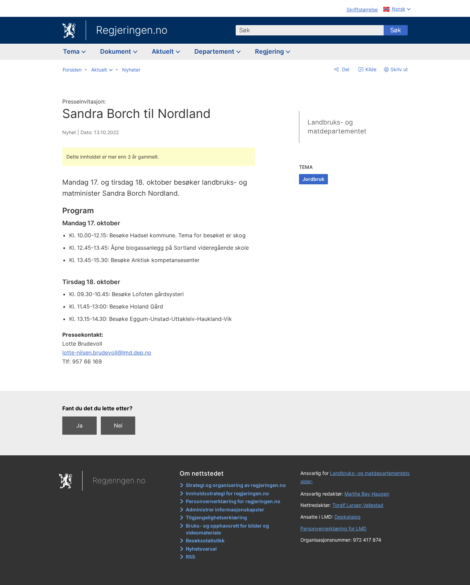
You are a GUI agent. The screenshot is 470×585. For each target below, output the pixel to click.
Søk (395, 30)
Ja (79, 425)
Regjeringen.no (132, 30)
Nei (118, 425)
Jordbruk (313, 179)
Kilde (370, 69)
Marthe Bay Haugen (366, 494)
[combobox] (310, 30)
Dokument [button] (116, 51)
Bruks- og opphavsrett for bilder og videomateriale (227, 529)
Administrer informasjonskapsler (225, 509)
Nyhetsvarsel (201, 549)
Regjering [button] (270, 51)
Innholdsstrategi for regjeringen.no (227, 493)
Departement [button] (215, 51)
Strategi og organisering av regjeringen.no (236, 485)
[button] (102, 69)
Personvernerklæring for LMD (333, 528)
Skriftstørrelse (362, 9)
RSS (190, 557)
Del (345, 69)
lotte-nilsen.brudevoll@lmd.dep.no (106, 352)
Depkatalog (347, 517)
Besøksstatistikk (205, 540)
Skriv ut (399, 69)
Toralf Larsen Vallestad (357, 505)
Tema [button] (72, 51)
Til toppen (162, 380)
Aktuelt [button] (163, 51)
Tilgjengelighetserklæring (216, 517)
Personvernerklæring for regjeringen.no (233, 501)
